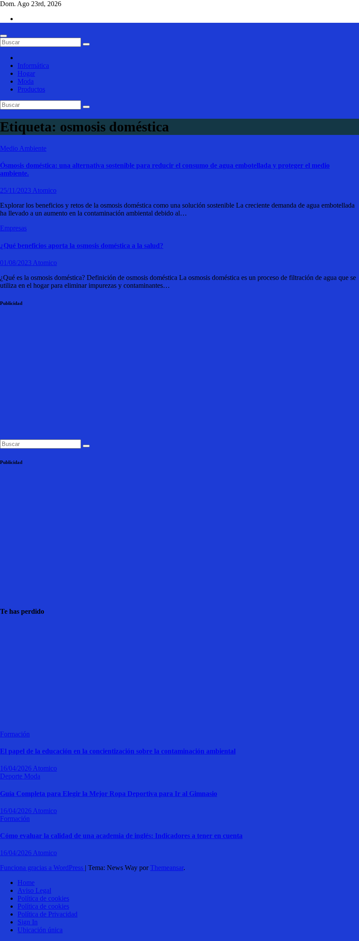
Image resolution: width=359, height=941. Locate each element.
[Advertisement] (179, 378)
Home (26, 882)
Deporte (12, 776)
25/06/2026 (16, 718)
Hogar (26, 73)
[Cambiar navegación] (3, 36)
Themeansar (166, 867)
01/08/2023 (16, 262)
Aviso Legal (34, 890)
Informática (33, 65)
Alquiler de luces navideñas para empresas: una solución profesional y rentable (21, 673)
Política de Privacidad (47, 914)
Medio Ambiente (23, 148)
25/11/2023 (16, 190)
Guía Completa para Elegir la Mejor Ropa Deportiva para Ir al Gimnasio (108, 793)
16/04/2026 (16, 768)
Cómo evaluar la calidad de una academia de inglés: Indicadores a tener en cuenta (121, 835)
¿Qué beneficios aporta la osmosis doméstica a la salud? (81, 245)
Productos (31, 89)
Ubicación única (40, 930)
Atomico (44, 190)
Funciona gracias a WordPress (42, 867)
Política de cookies (43, 898)
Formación (15, 734)
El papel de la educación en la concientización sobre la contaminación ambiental (118, 751)
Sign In (28, 922)
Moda (26, 81)
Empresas (13, 228)
